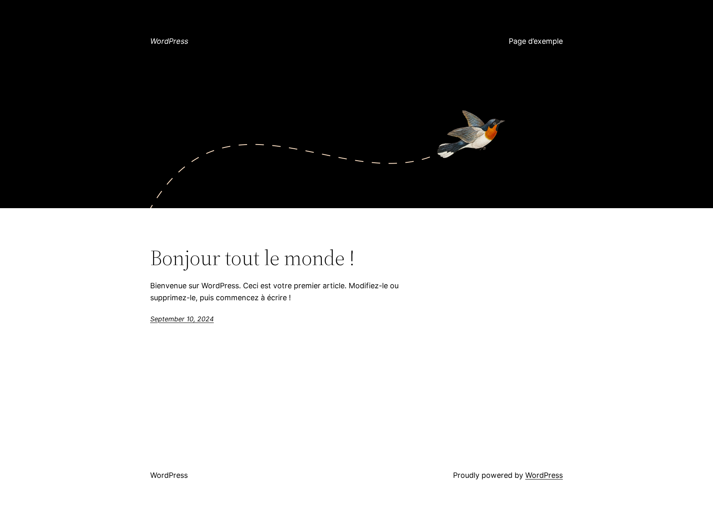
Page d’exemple (536, 41)
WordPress (169, 41)
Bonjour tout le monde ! (252, 257)
